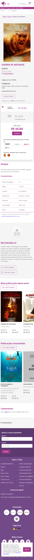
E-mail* (4, 443)
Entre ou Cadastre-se (24, 4)
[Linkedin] (28, 542)
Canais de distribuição (25, 479)
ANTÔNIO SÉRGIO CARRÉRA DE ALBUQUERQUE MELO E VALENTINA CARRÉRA (10, 391)
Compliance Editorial (25, 467)
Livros (9, 16)
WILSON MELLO (9, 73)
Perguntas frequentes (7, 494)
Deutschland (19, 8)
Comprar (17, 133)
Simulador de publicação (26, 484)
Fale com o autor (10, 272)
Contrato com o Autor (7, 482)
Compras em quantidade (26, 476)
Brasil (2, 8)
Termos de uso (5, 479)
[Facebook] (10, 542)
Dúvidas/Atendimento (7, 464)
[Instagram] (16, 542)
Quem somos (4, 473)
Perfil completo (9, 267)
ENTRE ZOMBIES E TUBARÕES (7, 385)
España (13, 8)
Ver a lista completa (8, 287)
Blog (2, 470)
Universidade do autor (25, 473)
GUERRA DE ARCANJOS (8, 324)
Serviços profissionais (25, 470)
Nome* (4, 436)
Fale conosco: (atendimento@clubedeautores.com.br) (16, 497)
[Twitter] (4, 542)
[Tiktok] (22, 542)
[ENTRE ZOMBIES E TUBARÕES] (11, 366)
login (6, 412)
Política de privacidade (25, 464)
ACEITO (27, 549)
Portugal (7, 8)
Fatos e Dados (5, 476)
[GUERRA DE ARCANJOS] (11, 306)
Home (4, 16)
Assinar (6, 451)
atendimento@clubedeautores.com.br (11, 216)
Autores (3, 467)
